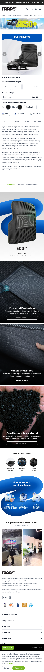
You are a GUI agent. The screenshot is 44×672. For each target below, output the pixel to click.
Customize (30, 107)
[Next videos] (40, 548)
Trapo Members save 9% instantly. (22, 2)
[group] (22, 54)
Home (4, 15)
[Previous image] (4, 54)
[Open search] (27, 9)
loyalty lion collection (15, 15)
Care (27, 121)
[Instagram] (10, 597)
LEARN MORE (22, 318)
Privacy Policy (11, 663)
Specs (17, 121)
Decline (6, 668)
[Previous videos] (4, 548)
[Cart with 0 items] (36, 9)
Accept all (18, 668)
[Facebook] (3, 597)
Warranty (37, 121)
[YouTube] (6, 597)
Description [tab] (11, 184)
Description (6, 121)
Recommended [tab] (31, 184)
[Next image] (39, 54)
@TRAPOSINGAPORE (22, 525)
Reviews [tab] (21, 184)
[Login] (32, 9)
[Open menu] (40, 9)
